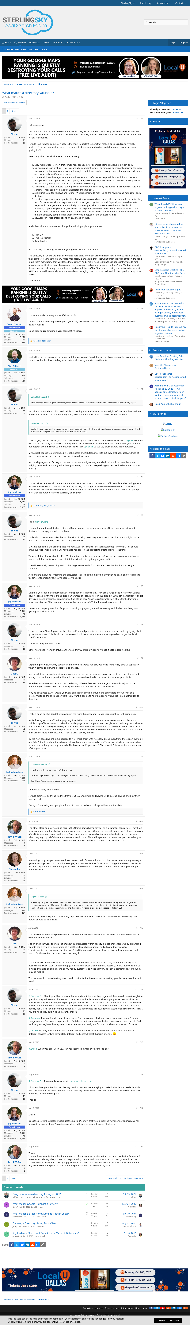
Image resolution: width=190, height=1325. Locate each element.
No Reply (57, 42)
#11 (141, 756)
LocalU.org (145, 2)
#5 (142, 476)
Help (137, 1308)
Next (13, 111)
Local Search (40, 1216)
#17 (141, 1042)
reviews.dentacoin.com (80, 1081)
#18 (141, 1074)
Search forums (40, 49)
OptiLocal (88, 446)
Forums (22, 42)
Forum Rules (7, 49)
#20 (141, 1146)
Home (8, 42)
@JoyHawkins (41, 521)
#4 (142, 388)
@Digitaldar (34, 1017)
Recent (46, 42)
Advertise (99, 1308)
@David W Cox (35, 996)
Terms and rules (112, 1308)
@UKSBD (33, 1030)
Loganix (129, 440)
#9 (142, 658)
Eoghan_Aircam (129, 1226)
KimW (15, 1207)
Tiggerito (132, 1236)
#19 (141, 1108)
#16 (141, 989)
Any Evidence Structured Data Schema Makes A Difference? (45, 1233)
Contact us (87, 1308)
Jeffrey (15, 1197)
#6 (142, 515)
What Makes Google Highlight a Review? (35, 1204)
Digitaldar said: (37, 896)
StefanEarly (17, 1216)
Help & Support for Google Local (46, 1197)
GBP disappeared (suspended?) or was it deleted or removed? (170, 250)
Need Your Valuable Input (167, 289)
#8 (142, 624)
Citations (40, 1226)
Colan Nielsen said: (39, 397)
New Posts (34, 42)
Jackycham (17, 1226)
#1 (142, 118)
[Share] (138, 118)
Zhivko (8, 97)
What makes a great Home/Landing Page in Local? (40, 1213)
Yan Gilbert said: (38, 423)
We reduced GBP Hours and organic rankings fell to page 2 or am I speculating (170, 207)
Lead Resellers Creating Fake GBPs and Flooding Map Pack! (170, 271)
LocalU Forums (72, 42)
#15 (141, 928)
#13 (141, 853)
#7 (142, 586)
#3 (142, 350)
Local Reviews (37, 1207)
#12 (141, 821)
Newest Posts (161, 198)
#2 (142, 308)
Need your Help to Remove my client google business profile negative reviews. (170, 330)
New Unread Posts (23, 49)
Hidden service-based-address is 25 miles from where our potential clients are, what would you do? (170, 229)
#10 (141, 707)
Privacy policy (127, 1308)
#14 (141, 888)
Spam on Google (162, 341)
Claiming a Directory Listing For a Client (34, 1223)
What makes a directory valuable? (28, 92)
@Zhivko (32, 1048)
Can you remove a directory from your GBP (36, 1194)
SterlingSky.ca (128, 2)
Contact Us (180, 2)
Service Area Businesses (165, 241)
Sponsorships (163, 2)
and (41, 340)
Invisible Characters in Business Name (166, 366)
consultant (17, 1236)
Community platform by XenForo (95, 1315)
